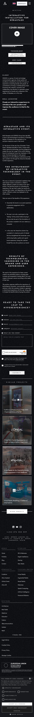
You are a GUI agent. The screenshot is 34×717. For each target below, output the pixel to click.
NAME (6, 315)
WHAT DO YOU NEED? (12, 333)
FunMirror (4, 574)
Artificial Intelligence (23, 592)
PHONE (6, 320)
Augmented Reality (23, 578)
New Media (21, 564)
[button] (17, 714)
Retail (3, 631)
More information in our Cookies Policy (17, 685)
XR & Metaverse (22, 553)
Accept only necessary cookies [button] (17, 709)
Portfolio (4, 557)
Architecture (5, 606)
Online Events (5, 581)
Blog (3, 560)
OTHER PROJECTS (17, 511)
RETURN (18, 10)
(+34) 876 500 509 (17, 532)
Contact (4, 564)
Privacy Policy (5, 650)
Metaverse (20, 585)
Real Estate (5, 609)
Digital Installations (23, 557)
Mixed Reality (21, 581)
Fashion (4, 620)
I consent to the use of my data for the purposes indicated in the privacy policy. (15, 358)
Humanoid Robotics (23, 595)
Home (3, 553)
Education (4, 617)
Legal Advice (5, 640)
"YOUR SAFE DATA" (19, 359)
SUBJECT (7, 328)
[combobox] (30, 678)
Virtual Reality (22, 574)
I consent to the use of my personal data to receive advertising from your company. (16, 365)
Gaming (20, 560)
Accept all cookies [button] (17, 704)
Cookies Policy (6, 645)
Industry (4, 627)
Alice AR (4, 585)
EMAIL (6, 324)
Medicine (4, 613)
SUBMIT (17, 373)
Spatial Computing (23, 588)
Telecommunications (7, 624)
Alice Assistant (6, 578)
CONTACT (22, 3)
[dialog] (17, 697)
